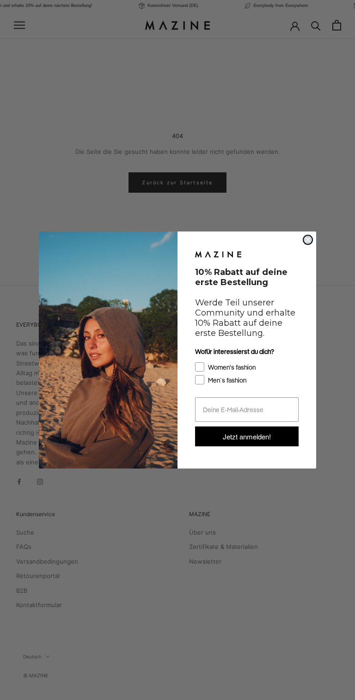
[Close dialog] (307, 239)
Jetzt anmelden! (247, 436)
